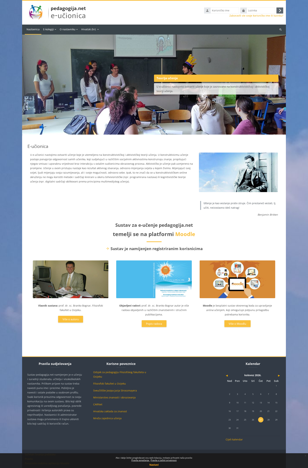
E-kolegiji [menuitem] (48, 29)
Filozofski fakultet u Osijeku (109, 383)
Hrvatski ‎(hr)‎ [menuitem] (88, 29)
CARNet (97, 404)
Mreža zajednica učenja (107, 418)
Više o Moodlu (237, 323)
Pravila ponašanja (140, 460)
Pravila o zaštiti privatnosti (164, 460)
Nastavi (154, 464)
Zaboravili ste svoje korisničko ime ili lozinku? (256, 15)
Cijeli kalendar (234, 439)
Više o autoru (71, 319)
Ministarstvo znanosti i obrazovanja (114, 397)
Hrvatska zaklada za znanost (110, 411)
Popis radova (154, 323)
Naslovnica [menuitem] (33, 29)
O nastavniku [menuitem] (67, 29)
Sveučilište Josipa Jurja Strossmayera (115, 390)
